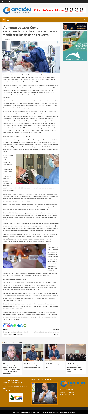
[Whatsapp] (14, 325)
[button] (8, 20)
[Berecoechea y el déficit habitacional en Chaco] (44, 393)
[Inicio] (4, 19)
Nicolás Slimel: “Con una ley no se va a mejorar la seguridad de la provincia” (33, 365)
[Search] (84, 19)
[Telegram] (21, 325)
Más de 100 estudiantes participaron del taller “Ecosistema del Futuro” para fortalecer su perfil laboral (74, 367)
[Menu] (8, 20)
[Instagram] (8, 325)
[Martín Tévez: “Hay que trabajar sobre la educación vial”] (55, 352)
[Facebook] (4, 325)
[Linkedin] (18, 325)
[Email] (24, 325)
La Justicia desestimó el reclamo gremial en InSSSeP (46, 332)
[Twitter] (11, 325)
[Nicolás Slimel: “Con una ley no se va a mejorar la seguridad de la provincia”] (33, 352)
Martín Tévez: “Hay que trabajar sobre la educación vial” (54, 365)
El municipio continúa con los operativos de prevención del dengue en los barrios (15, 332)
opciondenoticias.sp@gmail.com (12, 382)
